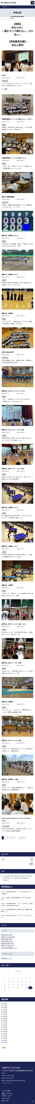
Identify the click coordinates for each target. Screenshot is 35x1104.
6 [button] (14, 837)
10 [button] (22, 837)
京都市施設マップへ (6, 958)
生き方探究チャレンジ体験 (10, 878)
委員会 (12, 876)
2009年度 (4, 1040)
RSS (5, 1047)
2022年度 (4, 1012)
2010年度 (4, 1038)
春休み (19, 878)
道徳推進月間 (25, 878)
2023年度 (4, 1010)
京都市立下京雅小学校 (7, 945)
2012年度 (4, 1034)
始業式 (5, 89)
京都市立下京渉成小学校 (8, 937)
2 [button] (5, 837)
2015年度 (4, 1027)
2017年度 (4, 1023)
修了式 (20, 876)
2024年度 (4, 1007)
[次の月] (31, 971)
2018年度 (4, 1020)
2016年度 (4, 1025)
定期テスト (6, 880)
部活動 (8, 876)
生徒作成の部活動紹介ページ (9, 948)
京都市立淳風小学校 (6, 941)
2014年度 (4, 1029)
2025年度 (4, 1005)
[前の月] (3, 971)
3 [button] (7, 837)
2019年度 (4, 1018)
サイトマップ (7, 1083)
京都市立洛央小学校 (6, 935)
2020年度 (4, 1016)
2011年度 (4, 1036)
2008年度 (4, 1042)
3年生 (4, 876)
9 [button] (19, 837)
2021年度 (4, 1014)
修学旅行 (30, 876)
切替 (31, 864)
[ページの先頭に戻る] (32, 1101)
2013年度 (4, 1031)
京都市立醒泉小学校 (6, 939)
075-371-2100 (9, 1075)
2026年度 (4, 1003)
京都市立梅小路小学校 (7, 943)
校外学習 (24, 876)
